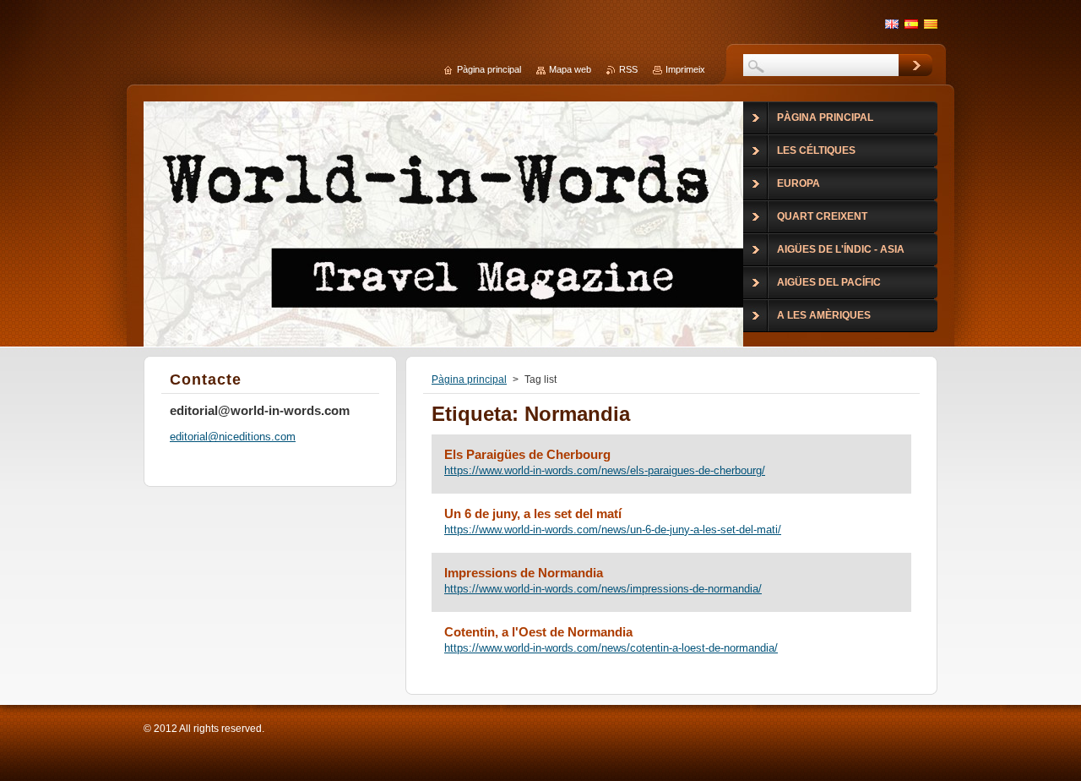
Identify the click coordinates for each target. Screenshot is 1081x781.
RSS (628, 69)
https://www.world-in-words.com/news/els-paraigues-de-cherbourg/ (604, 470)
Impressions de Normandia (523, 572)
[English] (892, 23)
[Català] (930, 23)
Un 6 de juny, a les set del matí (533, 513)
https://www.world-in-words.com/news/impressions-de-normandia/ (603, 588)
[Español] (911, 23)
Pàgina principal (469, 379)
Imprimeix (685, 69)
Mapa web (570, 69)
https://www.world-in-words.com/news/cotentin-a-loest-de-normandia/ (611, 648)
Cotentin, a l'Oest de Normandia (538, 632)
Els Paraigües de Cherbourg (527, 454)
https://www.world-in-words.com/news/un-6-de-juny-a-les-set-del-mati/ (612, 529)
